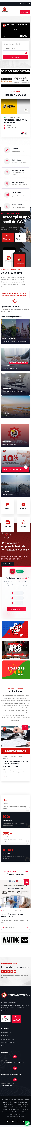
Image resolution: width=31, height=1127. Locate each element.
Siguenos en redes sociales (10, 307)
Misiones (8, 125)
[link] (15, 107)
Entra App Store (19, 239)
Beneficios (7, 927)
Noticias (13, 927)
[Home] (4, 9)
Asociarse (25, 12)
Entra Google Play (7, 239)
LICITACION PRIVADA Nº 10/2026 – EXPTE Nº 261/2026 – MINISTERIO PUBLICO (15, 764)
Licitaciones (15, 777)
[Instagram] (26, 3)
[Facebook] (20, 3)
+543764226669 (11, 127)
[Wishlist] (25, 132)
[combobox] (15, 48)
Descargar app (5, 1018)
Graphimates (20, 1117)
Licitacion (8, 777)
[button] (3, 78)
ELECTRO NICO (11, 122)
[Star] (2, 971)
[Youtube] (29, 3)
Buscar (16, 57)
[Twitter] (23, 3)
